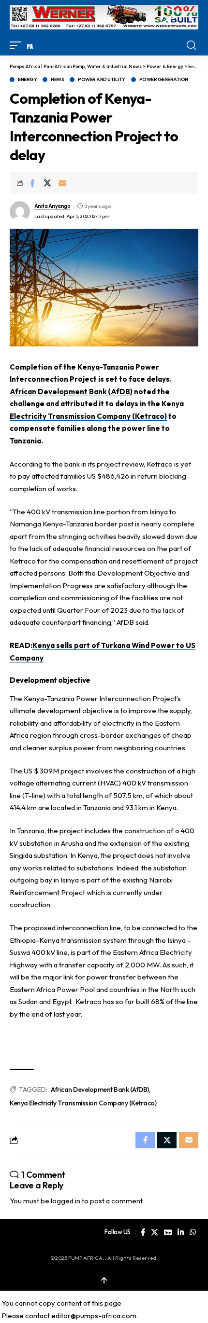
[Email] (62, 183)
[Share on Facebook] (32, 183)
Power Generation (163, 79)
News (57, 79)
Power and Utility (101, 79)
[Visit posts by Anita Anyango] (20, 211)
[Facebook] (143, 1232)
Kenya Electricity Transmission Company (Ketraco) (83, 1103)
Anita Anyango (52, 206)
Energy (27, 79)
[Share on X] (47, 183)
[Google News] (168, 1232)
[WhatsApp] (192, 1232)
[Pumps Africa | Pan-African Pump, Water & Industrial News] (30, 45)
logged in (65, 1200)
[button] (18, 45)
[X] (155, 1232)
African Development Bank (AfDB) (71, 391)
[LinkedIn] (180, 1232)
